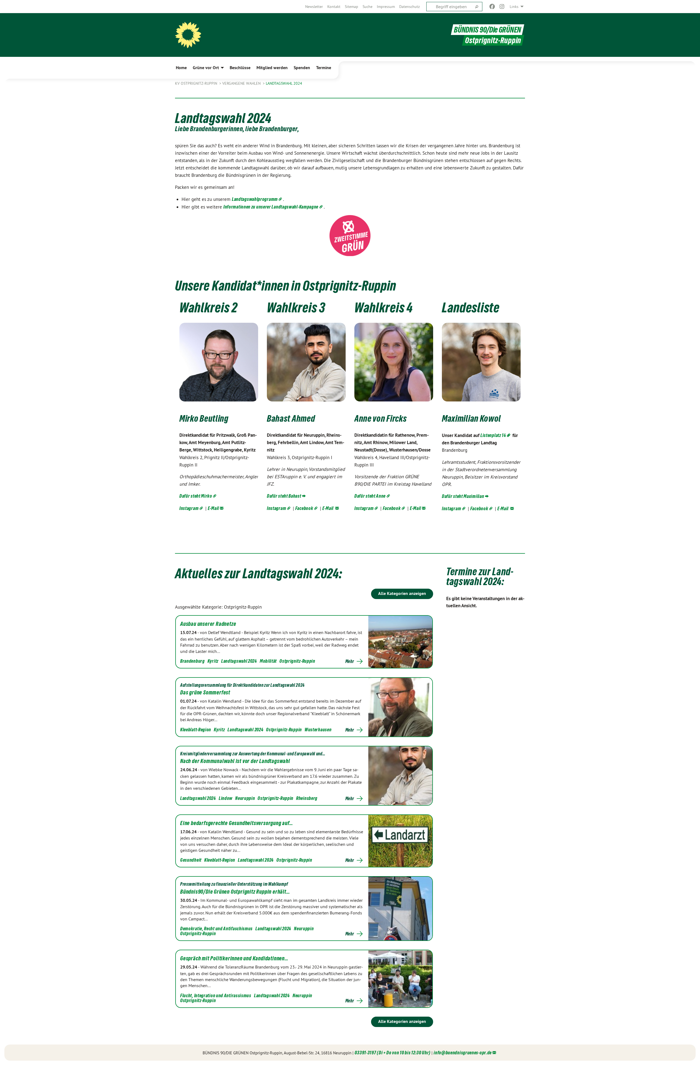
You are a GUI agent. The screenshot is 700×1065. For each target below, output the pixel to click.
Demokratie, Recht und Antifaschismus (216, 928)
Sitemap (351, 6)
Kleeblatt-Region (195, 729)
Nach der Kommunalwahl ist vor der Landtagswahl (235, 761)
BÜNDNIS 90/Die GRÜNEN (487, 29)
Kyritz (213, 661)
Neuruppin (245, 798)
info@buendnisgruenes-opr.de (463, 1052)
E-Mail (213, 508)
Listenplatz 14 (493, 435)
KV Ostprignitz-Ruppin (196, 83)
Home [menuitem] (181, 68)
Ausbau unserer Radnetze (208, 624)
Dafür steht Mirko (195, 496)
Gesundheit (191, 860)
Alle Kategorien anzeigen (402, 593)
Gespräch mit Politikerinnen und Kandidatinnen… (234, 958)
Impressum (386, 6)
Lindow (225, 798)
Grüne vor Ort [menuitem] (206, 68)
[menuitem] (314, 6)
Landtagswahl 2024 (284, 83)
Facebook (304, 508)
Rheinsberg (306, 798)
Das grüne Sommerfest (205, 692)
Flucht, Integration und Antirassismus (215, 995)
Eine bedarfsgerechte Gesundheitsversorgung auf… (236, 823)
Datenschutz (409, 6)
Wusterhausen (318, 729)
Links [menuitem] (514, 6)
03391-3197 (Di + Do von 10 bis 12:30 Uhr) (392, 1052)
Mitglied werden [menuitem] (272, 68)
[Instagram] (502, 6)
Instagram (189, 508)
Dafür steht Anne (370, 496)
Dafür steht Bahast (284, 496)
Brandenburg (192, 661)
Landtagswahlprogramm (255, 199)
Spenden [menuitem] (302, 68)
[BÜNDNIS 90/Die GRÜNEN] (188, 35)
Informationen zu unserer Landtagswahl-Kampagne (270, 207)
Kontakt (333, 6)
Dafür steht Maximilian (463, 496)
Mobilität (268, 661)
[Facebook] (492, 6)
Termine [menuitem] (323, 68)
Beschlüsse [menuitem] (240, 68)
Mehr (349, 661)
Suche (367, 6)
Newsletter (314, 6)
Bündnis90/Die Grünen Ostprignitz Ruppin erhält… (235, 891)
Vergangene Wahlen (242, 83)
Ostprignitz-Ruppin (297, 661)
